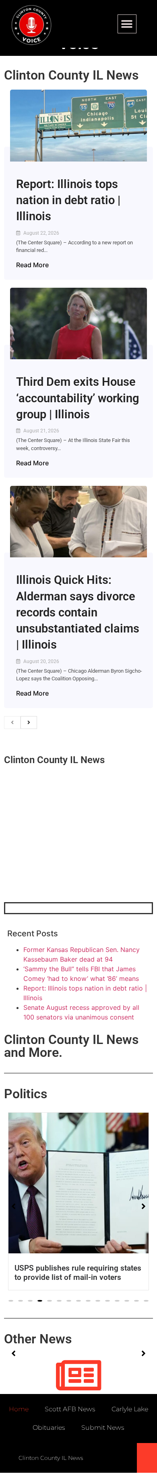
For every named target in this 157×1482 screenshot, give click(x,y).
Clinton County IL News (71, 75)
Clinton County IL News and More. (71, 1046)
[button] (127, 23)
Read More (32, 265)
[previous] (12, 722)
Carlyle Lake (130, 1409)
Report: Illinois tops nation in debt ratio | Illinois (68, 200)
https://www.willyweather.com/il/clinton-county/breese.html (64, 860)
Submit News (102, 1427)
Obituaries (49, 1427)
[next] (29, 722)
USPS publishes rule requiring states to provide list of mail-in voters (77, 1272)
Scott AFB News (70, 1409)
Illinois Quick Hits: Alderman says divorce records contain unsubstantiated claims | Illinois (77, 612)
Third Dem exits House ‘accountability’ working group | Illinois (77, 398)
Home (19, 1409)
